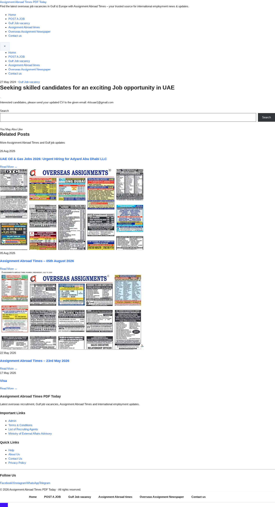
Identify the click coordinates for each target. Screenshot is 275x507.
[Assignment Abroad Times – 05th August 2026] (72, 249)
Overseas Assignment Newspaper (29, 31)
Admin (12, 420)
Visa (3, 381)
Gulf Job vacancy (19, 23)
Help (11, 450)
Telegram (44, 483)
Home (12, 14)
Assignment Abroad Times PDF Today (23, 2)
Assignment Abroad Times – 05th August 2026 (37, 261)
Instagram (20, 483)
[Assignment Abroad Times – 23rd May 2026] (72, 348)
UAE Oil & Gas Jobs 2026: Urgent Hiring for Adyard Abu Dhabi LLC (53, 159)
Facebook (6, 483)
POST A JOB (16, 18)
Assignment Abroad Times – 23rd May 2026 (34, 361)
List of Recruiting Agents (23, 429)
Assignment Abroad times (24, 27)
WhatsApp (32, 483)
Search (4, 110)
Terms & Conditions (20, 425)
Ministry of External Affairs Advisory (30, 433)
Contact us (15, 35)
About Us (14, 454)
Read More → (8, 166)
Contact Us (15, 458)
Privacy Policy (17, 462)
